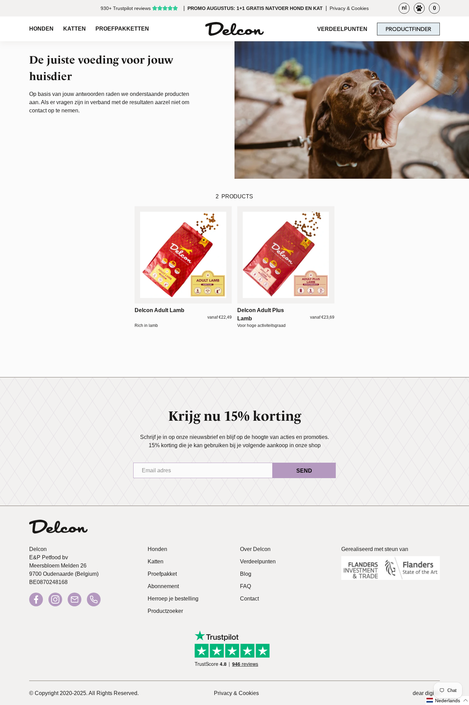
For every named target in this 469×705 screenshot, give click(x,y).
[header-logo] (234, 28)
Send (304, 471)
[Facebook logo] (36, 599)
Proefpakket (162, 574)
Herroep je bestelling (173, 599)
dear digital (426, 693)
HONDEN (41, 29)
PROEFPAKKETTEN (122, 29)
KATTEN (74, 29)
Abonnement (163, 586)
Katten (155, 561)
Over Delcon (255, 549)
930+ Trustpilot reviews (126, 8)
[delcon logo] (58, 528)
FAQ (245, 586)
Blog (245, 574)
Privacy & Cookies (349, 8)
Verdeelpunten (258, 561)
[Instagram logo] (55, 599)
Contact (249, 599)
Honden (157, 549)
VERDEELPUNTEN (342, 29)
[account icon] (419, 8)
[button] (447, 700)
